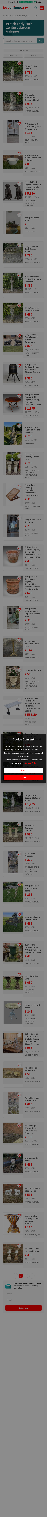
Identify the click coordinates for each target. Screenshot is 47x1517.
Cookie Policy (31, 763)
